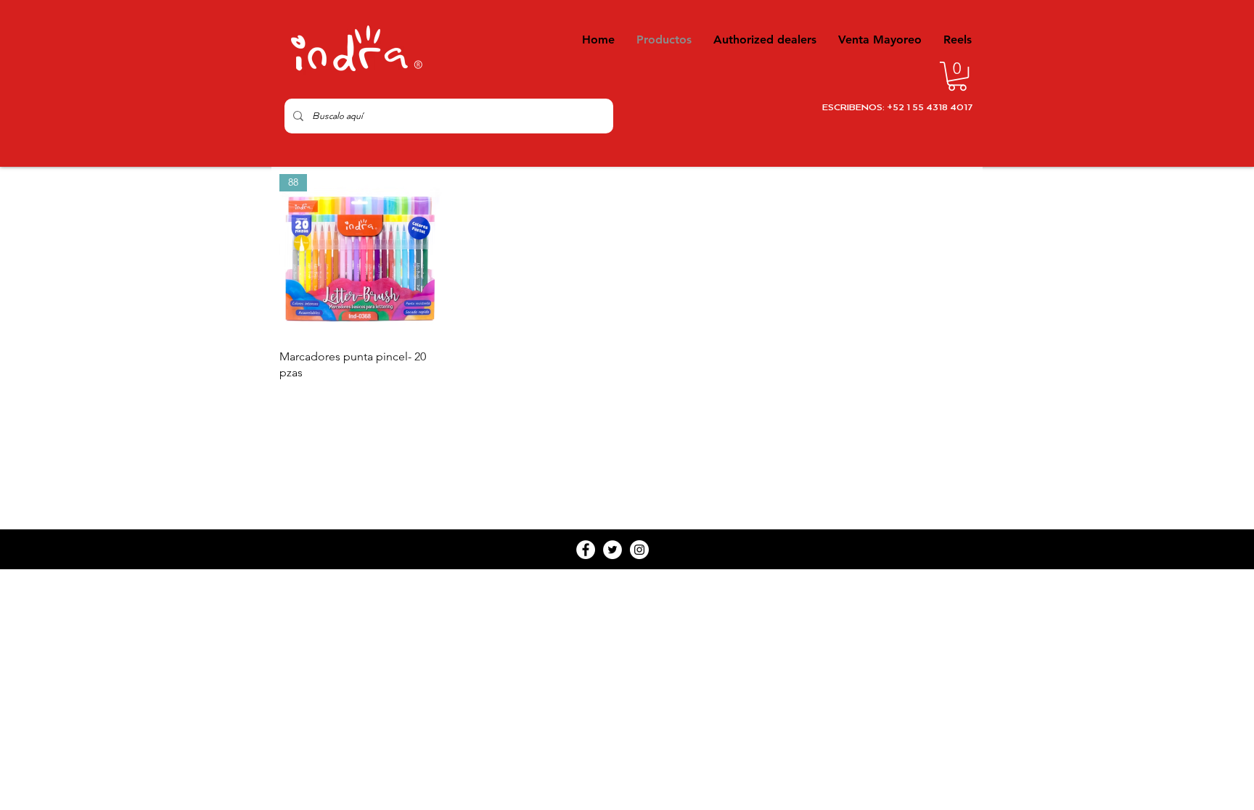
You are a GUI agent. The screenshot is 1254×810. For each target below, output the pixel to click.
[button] (957, 76)
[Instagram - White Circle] (639, 549)
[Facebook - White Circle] (585, 549)
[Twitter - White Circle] (612, 549)
